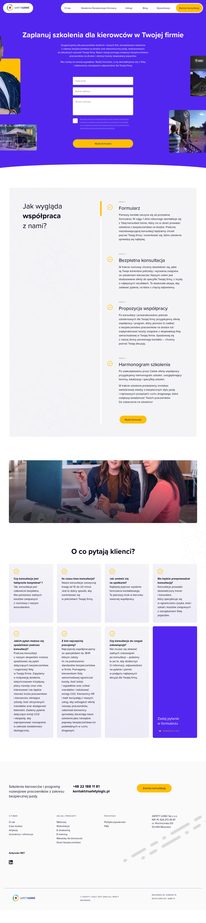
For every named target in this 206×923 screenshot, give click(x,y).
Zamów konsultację (189, 8)
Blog (145, 8)
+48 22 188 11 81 (86, 786)
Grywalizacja (163, 8)
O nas (68, 8)
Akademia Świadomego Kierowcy (98, 8)
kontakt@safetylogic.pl (91, 791)
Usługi (128, 8)
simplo (171, 898)
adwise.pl (171, 895)
